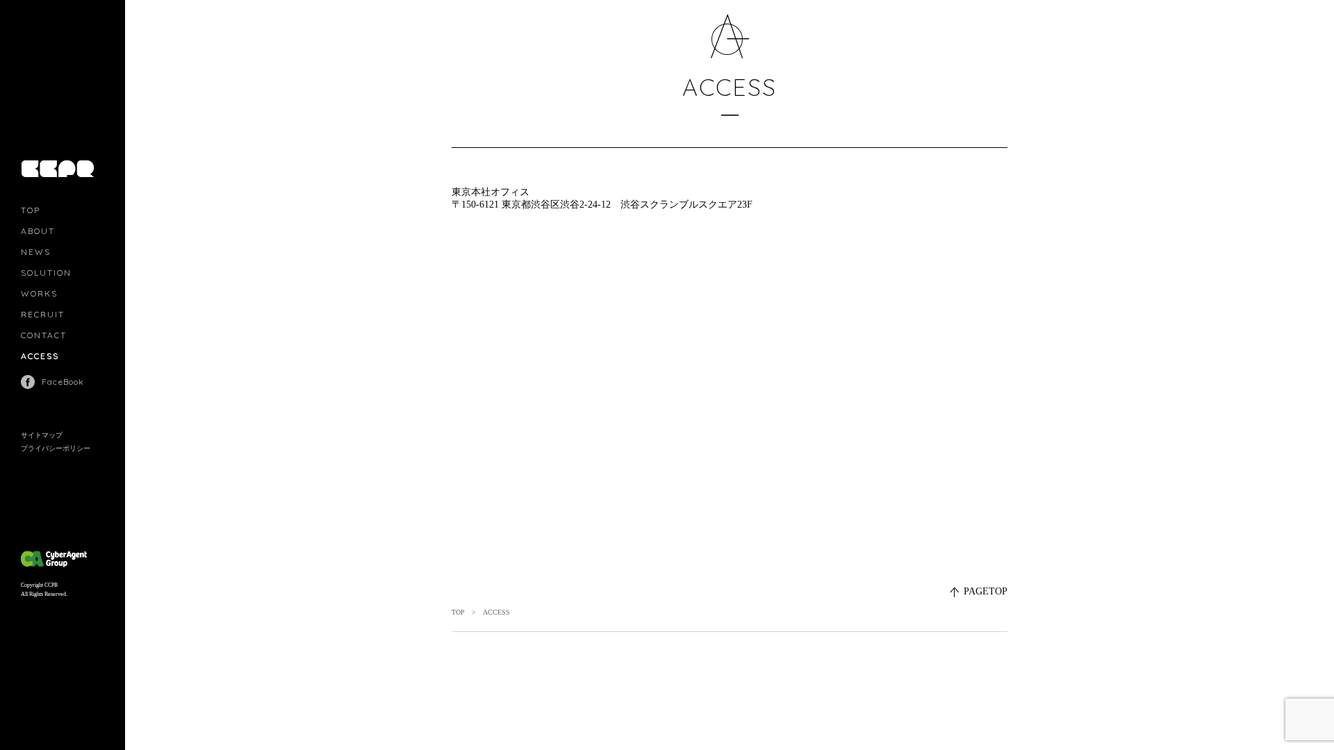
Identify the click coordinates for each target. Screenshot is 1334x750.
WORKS (39, 293)
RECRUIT (43, 314)
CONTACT (44, 335)
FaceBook (63, 381)
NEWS (36, 252)
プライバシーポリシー (55, 448)
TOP (30, 210)
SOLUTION (46, 272)
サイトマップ (42, 435)
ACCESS (40, 356)
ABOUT (38, 231)
